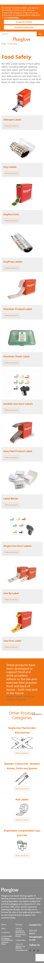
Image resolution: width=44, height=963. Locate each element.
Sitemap (19, 924)
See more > (37, 714)
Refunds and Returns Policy (21, 933)
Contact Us (5, 932)
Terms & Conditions (20, 929)
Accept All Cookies (24, 22)
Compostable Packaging (6, 937)
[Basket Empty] (40, 39)
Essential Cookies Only (23, 27)
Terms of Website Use (20, 945)
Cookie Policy (13, 17)
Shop (3, 44)
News (3, 928)
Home (3, 924)
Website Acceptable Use (21, 949)
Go (40, 33)
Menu (3, 39)
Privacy (18, 936)
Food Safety (16, 56)
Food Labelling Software (6, 941)
